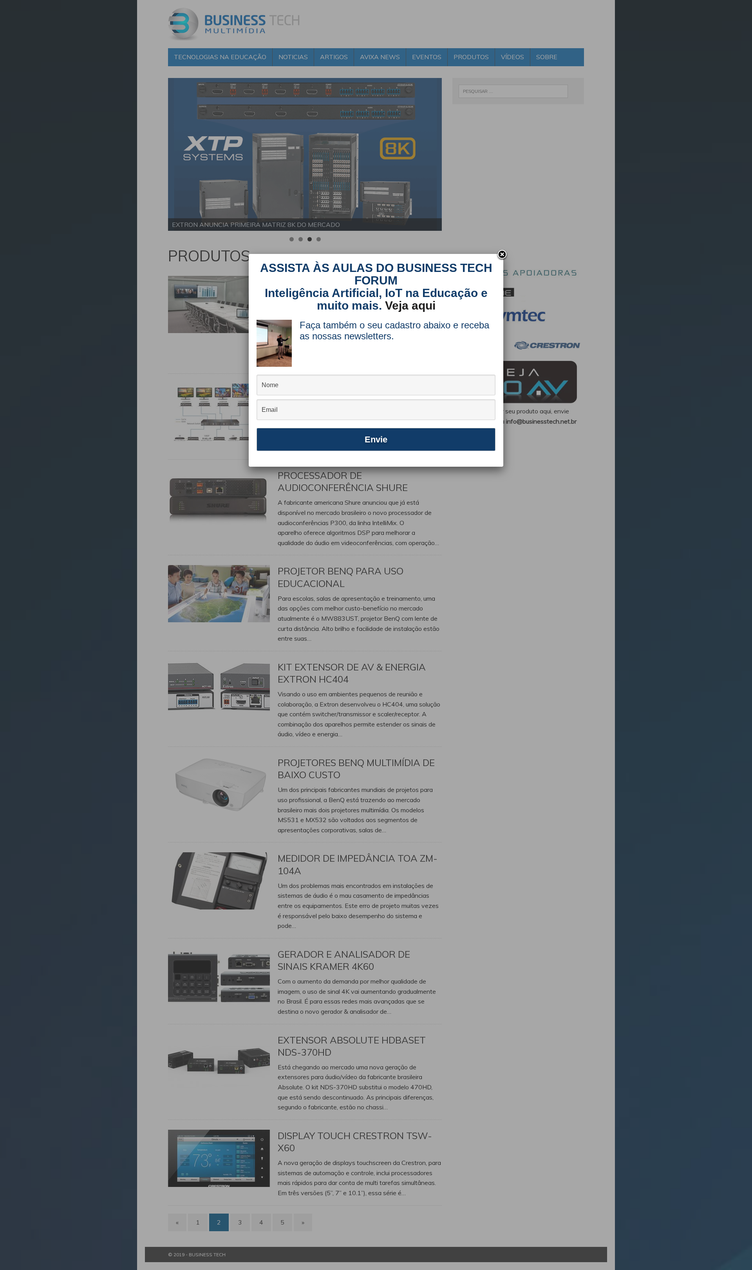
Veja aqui (410, 305)
